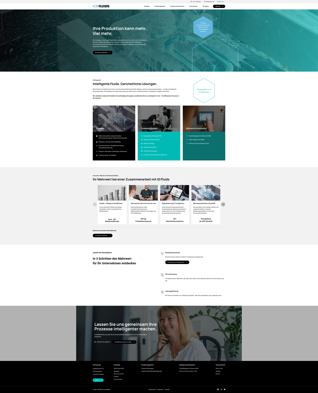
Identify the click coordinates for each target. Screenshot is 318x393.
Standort (218, 371)
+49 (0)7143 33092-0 (103, 342)
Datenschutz (152, 389)
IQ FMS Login (220, 1)
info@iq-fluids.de (210, 1)
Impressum (160, 389)
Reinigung (116, 371)
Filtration (116, 376)
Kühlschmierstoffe (119, 368)
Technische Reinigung (147, 368)
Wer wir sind (219, 368)
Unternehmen (193, 6)
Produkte (147, 6)
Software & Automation (177, 6)
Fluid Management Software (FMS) (200, 136)
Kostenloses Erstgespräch (176, 262)
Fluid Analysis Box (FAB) (196, 139)
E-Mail (97, 380)
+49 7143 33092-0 (196, 1)
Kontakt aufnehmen (101, 52)
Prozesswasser (118, 379)
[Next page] (223, 204)
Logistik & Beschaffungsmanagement (151, 371)
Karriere (218, 374)
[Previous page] (95, 204)
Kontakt (217, 6)
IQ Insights (206, 6)
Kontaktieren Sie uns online (123, 342)
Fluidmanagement (160, 6)
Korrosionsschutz (119, 374)
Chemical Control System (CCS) (199, 143)
